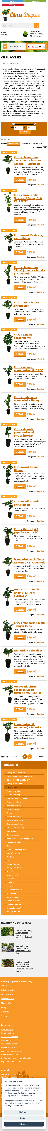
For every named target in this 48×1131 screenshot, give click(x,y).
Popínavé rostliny (14, 842)
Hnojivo (10, 871)
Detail (20, 180)
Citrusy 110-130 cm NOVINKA (18, 780)
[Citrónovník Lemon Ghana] (8, 484)
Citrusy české (12, 787)
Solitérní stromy (13, 864)
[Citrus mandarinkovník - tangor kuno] (8, 640)
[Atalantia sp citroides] (8, 667)
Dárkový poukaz (13, 912)
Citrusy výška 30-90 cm (16, 772)
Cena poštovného (8, 1040)
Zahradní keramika (14, 890)
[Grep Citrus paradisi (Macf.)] (8, 605)
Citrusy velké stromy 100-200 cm (20, 776)
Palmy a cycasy (13, 809)
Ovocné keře (12, 831)
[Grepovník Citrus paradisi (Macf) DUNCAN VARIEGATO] (8, 703)
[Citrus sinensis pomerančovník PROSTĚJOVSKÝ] (8, 446)
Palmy (3, 1007)
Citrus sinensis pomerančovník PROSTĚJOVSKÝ (24, 432)
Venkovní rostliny (14, 805)
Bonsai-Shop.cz (4, 63)
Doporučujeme (13, 143)
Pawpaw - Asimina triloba (17, 798)
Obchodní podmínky (9, 1036)
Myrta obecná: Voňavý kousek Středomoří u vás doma (23, 949)
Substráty (10, 879)
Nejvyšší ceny (37, 143)
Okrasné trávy (12, 897)
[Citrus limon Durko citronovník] (8, 318)
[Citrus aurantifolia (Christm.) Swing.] (8, 212)
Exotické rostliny (13, 794)
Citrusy (4, 985)
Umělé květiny (12, 893)
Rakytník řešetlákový (15, 824)
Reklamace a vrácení (9, 1044)
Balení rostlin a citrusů (10, 1054)
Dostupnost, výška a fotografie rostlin (16, 1058)
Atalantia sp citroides (28, 650)
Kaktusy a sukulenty (15, 820)
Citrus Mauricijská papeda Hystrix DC (26, 530)
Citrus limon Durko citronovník (26, 304)
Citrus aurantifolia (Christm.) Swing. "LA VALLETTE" (28, 198)
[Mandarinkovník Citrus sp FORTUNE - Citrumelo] (8, 575)
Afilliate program (8, 1047)
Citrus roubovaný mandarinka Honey (26, 398)
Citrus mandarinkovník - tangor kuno (29, 624)
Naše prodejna (7, 1029)
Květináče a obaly (14, 904)
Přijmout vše (24, 1124)
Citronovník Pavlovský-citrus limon (29, 236)
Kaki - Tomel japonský (15, 827)
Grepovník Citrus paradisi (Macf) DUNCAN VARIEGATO (27, 690)
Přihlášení (5, 32)
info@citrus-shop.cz (9, 1077)
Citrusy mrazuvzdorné (15, 783)
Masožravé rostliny (14, 816)
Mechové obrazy (13, 901)
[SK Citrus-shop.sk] (33, 46)
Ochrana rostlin (13, 875)
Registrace (5, 35)
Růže (8, 846)
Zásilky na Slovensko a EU (11, 1051)
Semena (10, 886)
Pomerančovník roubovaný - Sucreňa (27, 725)
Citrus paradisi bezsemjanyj (23, 336)
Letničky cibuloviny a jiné (17, 849)
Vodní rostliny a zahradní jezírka (20, 838)
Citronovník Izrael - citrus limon (26, 503)
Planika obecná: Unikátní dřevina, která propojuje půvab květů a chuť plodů (24, 966)
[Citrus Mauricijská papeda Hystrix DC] (8, 545)
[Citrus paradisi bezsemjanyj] (8, 352)
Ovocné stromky (13, 853)
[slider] (13, 124)
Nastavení (24, 1118)
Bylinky (10, 813)
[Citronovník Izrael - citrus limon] (8, 517)
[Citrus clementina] (8, 284)
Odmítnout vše (24, 1112)
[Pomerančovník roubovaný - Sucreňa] (8, 741)
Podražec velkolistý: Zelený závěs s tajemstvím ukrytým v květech (24, 933)
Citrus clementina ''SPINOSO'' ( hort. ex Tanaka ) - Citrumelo (27, 160)
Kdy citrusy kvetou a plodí (11, 1061)
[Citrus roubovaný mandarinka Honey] (8, 414)
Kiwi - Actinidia (13, 835)
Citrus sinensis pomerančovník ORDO (28, 368)
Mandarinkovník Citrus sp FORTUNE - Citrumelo (29, 560)
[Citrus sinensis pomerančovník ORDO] (8, 384)
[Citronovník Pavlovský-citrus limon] (8, 251)
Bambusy (10, 857)
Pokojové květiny (14, 791)
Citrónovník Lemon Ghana (26, 468)
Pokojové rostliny (14, 802)
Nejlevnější (26, 143)
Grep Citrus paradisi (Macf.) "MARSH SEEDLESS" (27, 593)
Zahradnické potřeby (15, 908)
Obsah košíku (35, 36)
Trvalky (9, 860)
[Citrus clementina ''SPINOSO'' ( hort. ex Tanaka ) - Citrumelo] (8, 173)
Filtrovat (24, 132)
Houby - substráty (14, 868)
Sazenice (10, 882)
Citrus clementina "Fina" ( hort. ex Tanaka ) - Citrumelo (29, 270)
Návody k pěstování (9, 1033)
